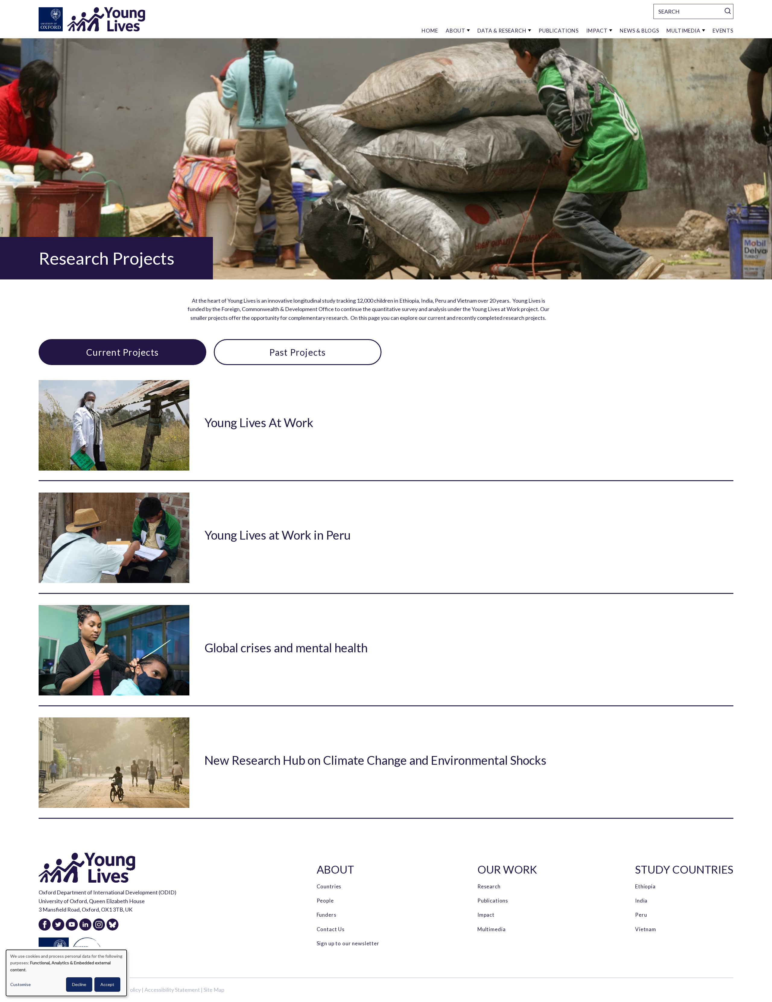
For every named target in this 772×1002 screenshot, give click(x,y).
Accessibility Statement (172, 989)
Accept (107, 984)
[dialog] (66, 973)
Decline (79, 984)
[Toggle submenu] (468, 31)
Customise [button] (20, 984)
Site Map (214, 989)
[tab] (122, 352)
